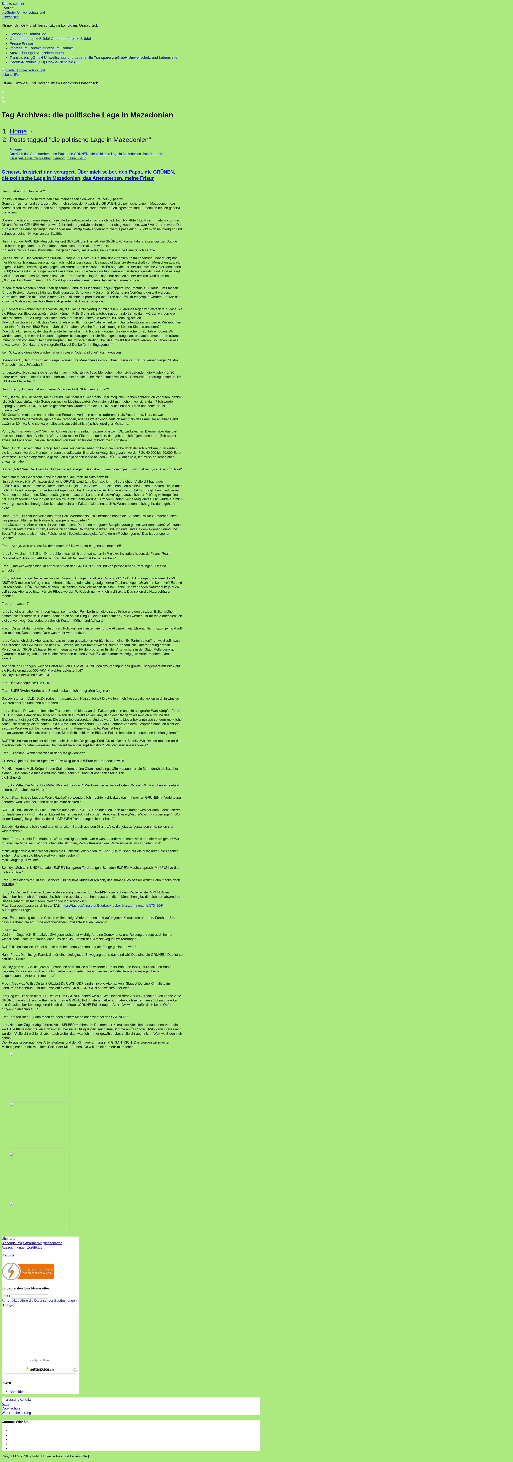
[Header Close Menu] (3, 97)
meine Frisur (76, 158)
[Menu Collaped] (3, 92)
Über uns (8, 1239)
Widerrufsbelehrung (16, 1413)
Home (18, 131)
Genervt (59, 158)
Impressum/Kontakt (16, 1399)
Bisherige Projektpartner (20, 1243)
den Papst (59, 154)
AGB (5, 1404)
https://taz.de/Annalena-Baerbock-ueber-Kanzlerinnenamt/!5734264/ (112, 905)
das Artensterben (36, 154)
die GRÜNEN (78, 154)
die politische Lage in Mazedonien (115, 154)
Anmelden (17, 1392)
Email (6, 1296)
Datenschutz (11, 1408)
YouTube (8, 1255)
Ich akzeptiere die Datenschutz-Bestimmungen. (42, 1300)
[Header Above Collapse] (3, 101)
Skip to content (13, 4)
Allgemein (17, 149)
